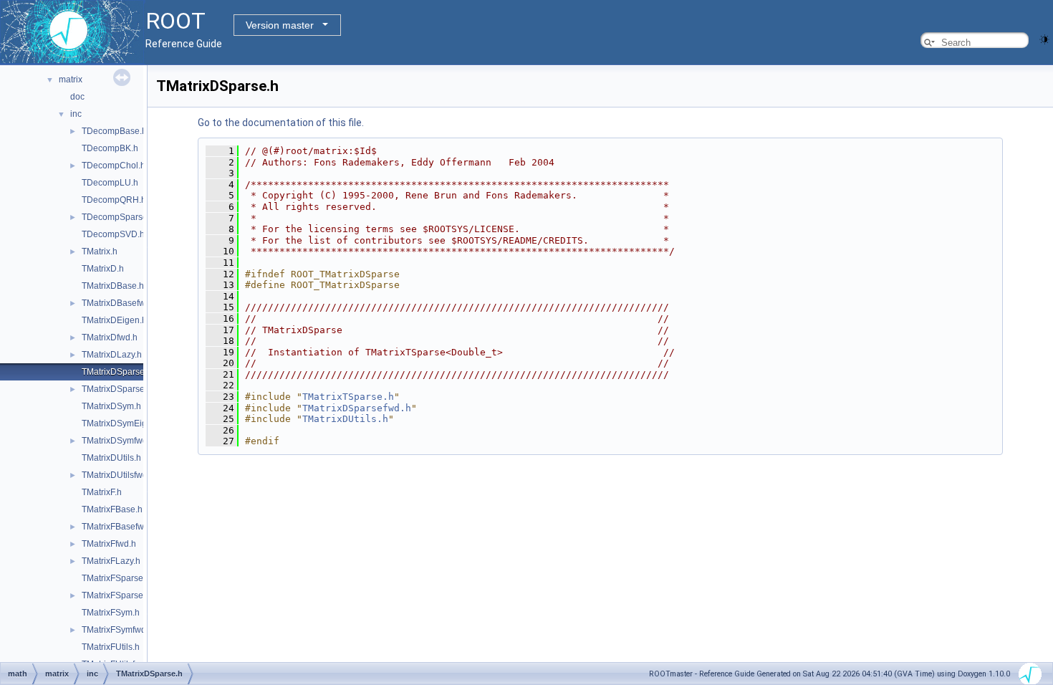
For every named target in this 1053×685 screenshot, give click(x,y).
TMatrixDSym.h (111, 406)
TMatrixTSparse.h (348, 396)
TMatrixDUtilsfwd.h (118, 475)
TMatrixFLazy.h (111, 561)
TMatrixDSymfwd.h (118, 441)
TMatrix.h (99, 251)
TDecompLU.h (110, 183)
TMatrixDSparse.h (117, 372)
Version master (280, 25)
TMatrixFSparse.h (116, 578)
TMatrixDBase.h (113, 286)
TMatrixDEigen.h (114, 320)
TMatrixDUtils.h (111, 458)
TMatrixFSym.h (111, 613)
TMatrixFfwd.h (109, 544)
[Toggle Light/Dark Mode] (1044, 38)
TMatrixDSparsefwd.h (123, 389)
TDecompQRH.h (114, 200)
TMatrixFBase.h (112, 509)
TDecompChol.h (113, 166)
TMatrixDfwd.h (110, 337)
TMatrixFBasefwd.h (119, 527)
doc (77, 97)
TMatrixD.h (103, 269)
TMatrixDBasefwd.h (120, 303)
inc (76, 114)
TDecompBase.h (114, 131)
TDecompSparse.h (118, 217)
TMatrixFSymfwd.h (117, 630)
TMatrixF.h (102, 492)
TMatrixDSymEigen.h (123, 423)
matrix (70, 80)
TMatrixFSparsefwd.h (123, 595)
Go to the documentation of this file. (281, 122)
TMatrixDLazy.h (112, 355)
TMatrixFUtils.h (111, 647)
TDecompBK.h (110, 148)
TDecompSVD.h (113, 234)
